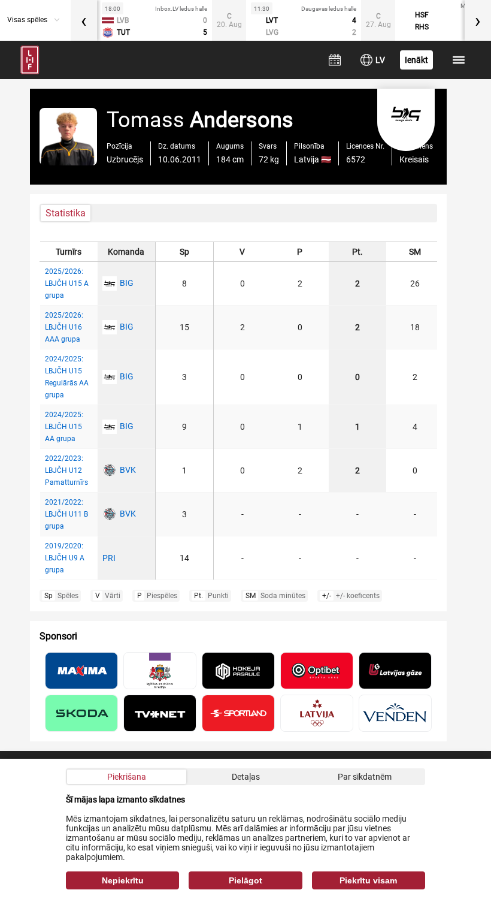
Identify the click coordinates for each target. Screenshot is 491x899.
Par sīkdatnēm (365, 777)
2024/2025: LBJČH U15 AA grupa (64, 427)
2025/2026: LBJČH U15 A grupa (67, 283)
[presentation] (84, 20)
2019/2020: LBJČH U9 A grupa (64, 558)
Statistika (66, 213)
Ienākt (416, 60)
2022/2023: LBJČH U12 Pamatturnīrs (66, 470)
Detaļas (246, 777)
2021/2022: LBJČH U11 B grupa (66, 514)
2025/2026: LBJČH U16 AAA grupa (64, 327)
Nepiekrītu (123, 880)
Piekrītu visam (368, 880)
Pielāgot (245, 880)
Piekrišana (126, 777)
